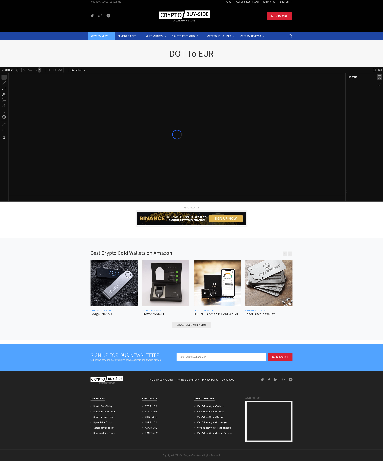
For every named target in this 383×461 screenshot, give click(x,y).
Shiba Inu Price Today (104, 417)
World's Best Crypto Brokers (210, 411)
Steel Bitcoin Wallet (260, 314)
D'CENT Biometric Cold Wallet (216, 314)
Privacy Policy (210, 379)
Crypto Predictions (185, 36)
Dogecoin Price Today (104, 433)
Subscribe (281, 16)
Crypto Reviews (251, 36)
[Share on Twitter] (92, 16)
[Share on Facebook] (269, 380)
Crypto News (100, 36)
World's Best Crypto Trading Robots (214, 428)
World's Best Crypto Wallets (210, 406)
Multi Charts (154, 36)
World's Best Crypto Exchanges (212, 422)
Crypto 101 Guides (219, 36)
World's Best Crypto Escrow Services (214, 433)
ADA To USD (151, 428)
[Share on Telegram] (108, 16)
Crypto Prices (127, 36)
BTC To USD (151, 406)
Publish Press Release (247, 2)
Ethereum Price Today (104, 411)
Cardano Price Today (104, 428)
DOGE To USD (151, 433)
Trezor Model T (153, 314)
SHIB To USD (151, 417)
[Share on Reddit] (100, 16)
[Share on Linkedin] (275, 380)
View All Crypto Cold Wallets (191, 325)
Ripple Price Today (103, 422)
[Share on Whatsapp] (283, 380)
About (229, 2)
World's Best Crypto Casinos (210, 417)
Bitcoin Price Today (103, 406)
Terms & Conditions (188, 379)
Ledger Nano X (101, 314)
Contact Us (269, 2)
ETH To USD (151, 411)
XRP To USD (151, 422)
